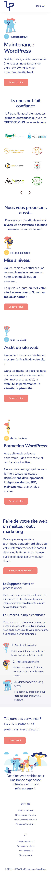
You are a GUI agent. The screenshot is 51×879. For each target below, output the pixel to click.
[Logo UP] (9, 2)
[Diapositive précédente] (22, 192)
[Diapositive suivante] (29, 192)
